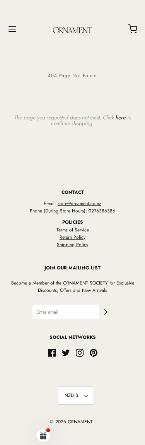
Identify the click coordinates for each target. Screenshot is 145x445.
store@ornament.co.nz (79, 203)
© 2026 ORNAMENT (71, 421)
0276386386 (102, 210)
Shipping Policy (72, 244)
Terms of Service (72, 229)
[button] (75, 395)
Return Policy (72, 237)
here (121, 117)
